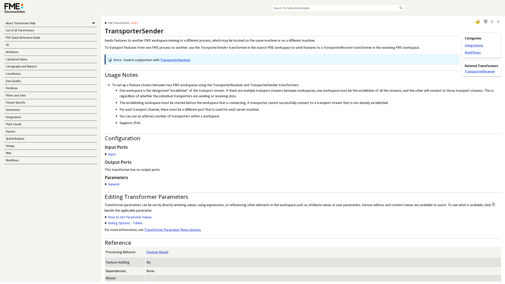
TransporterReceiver (480, 71)
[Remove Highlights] (477, 21)
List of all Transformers (20, 30)
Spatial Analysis (15, 138)
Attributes (12, 52)
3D (7, 45)
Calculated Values (16, 59)
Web (8, 153)
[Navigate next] (498, 21)
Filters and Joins (16, 95)
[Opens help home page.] (15, 8)
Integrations (13, 117)
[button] (401, 8)
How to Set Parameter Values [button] (130, 217)
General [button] (113, 184)
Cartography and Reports (21, 66)
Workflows (12, 160)
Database (12, 88)
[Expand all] (485, 21)
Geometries (13, 110)
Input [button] (112, 154)
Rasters (10, 131)
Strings (10, 146)
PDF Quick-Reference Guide (23, 37)
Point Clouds (14, 124)
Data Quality (13, 81)
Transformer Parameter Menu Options (172, 229)
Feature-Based (157, 252)
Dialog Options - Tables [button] (125, 223)
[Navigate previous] (492, 21)
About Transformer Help (21, 23)
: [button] (123, 23)
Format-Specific (15, 102)
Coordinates (13, 74)
